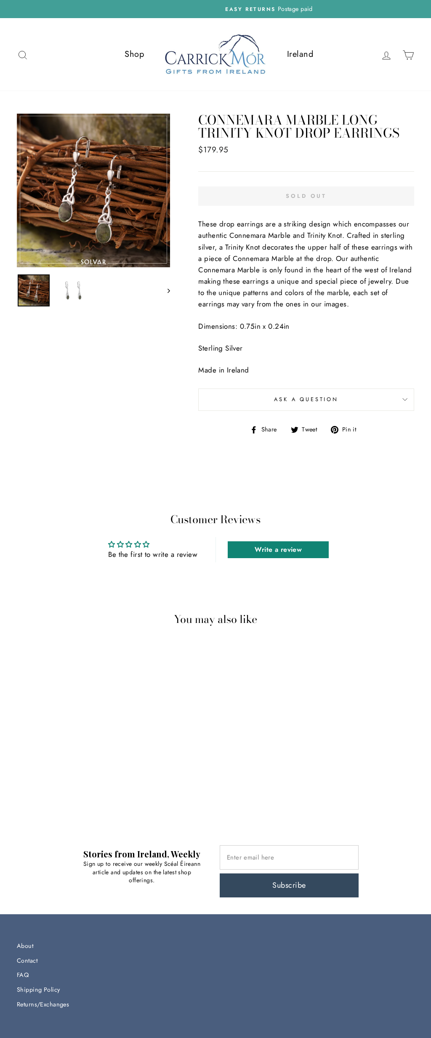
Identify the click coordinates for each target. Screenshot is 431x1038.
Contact (27, 960)
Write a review (278, 549)
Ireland (300, 54)
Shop (134, 54)
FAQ (23, 975)
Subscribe (289, 885)
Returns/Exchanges (43, 1004)
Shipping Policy (38, 989)
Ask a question (306, 399)
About (25, 946)
